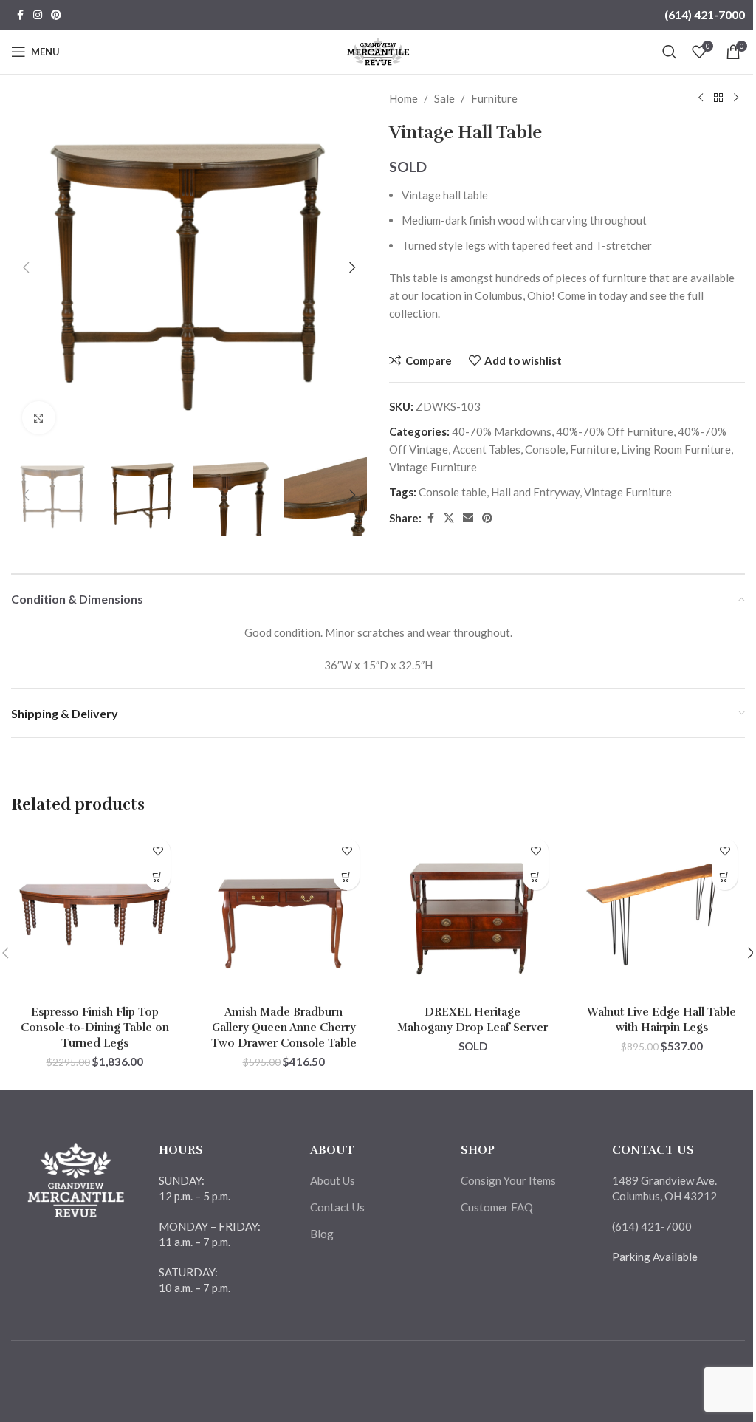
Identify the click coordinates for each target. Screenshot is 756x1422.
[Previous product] (700, 98)
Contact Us (337, 1207)
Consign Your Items (508, 1180)
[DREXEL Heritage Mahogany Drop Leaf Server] (472, 914)
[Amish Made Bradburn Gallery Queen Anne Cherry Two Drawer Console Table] (283, 914)
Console (545, 449)
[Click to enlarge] (38, 417)
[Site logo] (378, 50)
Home (403, 98)
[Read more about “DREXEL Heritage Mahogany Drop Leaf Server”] (536, 877)
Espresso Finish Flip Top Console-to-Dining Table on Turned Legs (95, 1027)
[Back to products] (718, 98)
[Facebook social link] (20, 15)
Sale (444, 98)
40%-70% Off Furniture (614, 431)
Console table (453, 492)
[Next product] (736, 98)
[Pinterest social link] (56, 15)
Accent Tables (486, 449)
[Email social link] (468, 518)
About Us (332, 1180)
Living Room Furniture (676, 449)
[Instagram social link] (38, 15)
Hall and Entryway (535, 492)
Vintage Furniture (433, 467)
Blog (322, 1233)
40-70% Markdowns (501, 431)
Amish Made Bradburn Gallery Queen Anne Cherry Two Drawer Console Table (284, 1027)
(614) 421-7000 (704, 14)
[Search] (669, 51)
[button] (26, 267)
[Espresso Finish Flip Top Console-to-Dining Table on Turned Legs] (94, 914)
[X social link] (448, 518)
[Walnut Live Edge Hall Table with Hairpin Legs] (661, 914)
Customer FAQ (497, 1207)
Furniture (494, 98)
